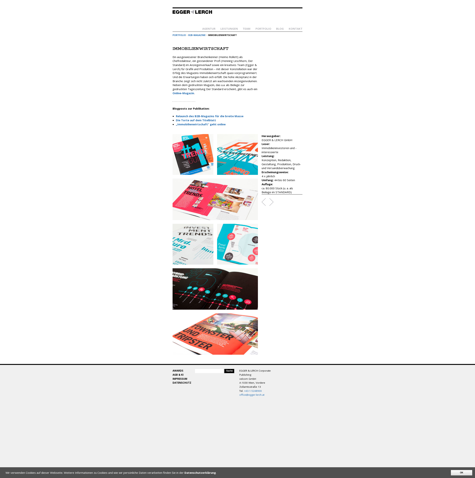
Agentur (208, 28)
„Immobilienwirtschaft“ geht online (201, 124)
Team (246, 28)
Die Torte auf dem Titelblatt (196, 120)
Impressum (180, 378)
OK (461, 472)
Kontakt (295, 28)
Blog (280, 28)
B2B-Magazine (197, 35)
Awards (178, 370)
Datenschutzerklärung (200, 472)
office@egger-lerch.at (251, 394)
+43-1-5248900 (253, 391)
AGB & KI (178, 374)
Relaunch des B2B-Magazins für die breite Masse (209, 116)
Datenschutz (182, 382)
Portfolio (263, 28)
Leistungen (229, 28)
